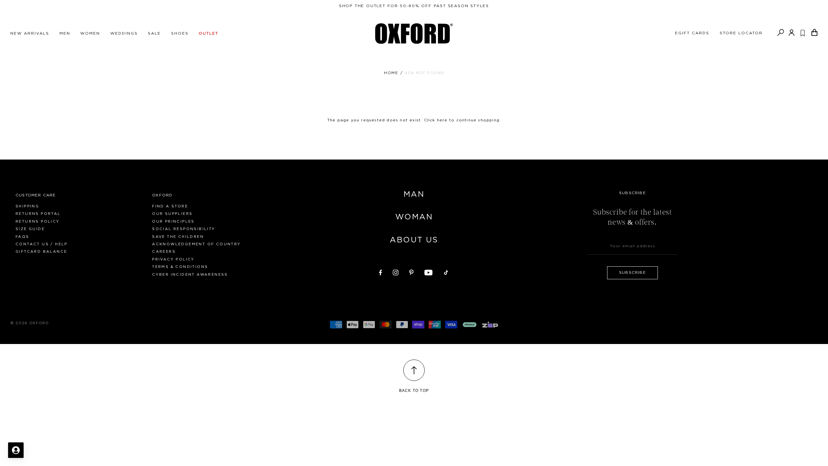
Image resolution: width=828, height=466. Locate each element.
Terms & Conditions (180, 267)
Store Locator (741, 33)
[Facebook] (380, 271)
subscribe (632, 272)
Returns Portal (38, 214)
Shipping (27, 206)
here (442, 120)
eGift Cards (692, 33)
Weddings (124, 33)
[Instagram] (395, 271)
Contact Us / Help (42, 244)
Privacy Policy (173, 259)
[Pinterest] (411, 271)
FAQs (22, 237)
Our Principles (173, 221)
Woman (414, 217)
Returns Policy (38, 221)
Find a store (170, 206)
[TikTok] (446, 271)
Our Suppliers (172, 214)
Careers (164, 251)
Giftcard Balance (41, 251)
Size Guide (30, 229)
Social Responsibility (183, 229)
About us (414, 240)
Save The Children (178, 237)
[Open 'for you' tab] (16, 450)
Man (414, 194)
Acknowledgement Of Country (196, 244)
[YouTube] (428, 271)
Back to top (414, 390)
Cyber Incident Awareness (190, 274)
